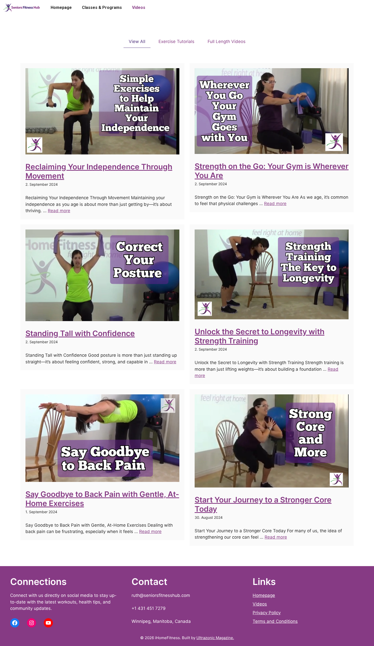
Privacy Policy (267, 612)
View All (137, 41)
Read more (59, 210)
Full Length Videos (227, 41)
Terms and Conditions (275, 621)
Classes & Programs (102, 7)
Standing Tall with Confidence (80, 333)
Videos (138, 7)
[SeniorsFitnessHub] (21, 7)
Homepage (61, 7)
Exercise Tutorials (176, 41)
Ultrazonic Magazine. (215, 637)
